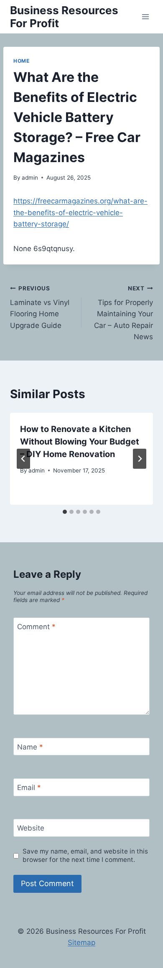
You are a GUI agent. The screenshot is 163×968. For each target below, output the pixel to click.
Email (29, 787)
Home (21, 61)
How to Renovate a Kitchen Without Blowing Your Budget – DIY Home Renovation (79, 441)
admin (30, 177)
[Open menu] (145, 16)
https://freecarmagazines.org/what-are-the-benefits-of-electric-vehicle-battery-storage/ (80, 212)
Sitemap (81, 942)
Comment (36, 626)
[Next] (139, 459)
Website (30, 828)
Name (30, 747)
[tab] (65, 512)
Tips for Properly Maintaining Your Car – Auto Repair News (123, 313)
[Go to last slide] (23, 459)
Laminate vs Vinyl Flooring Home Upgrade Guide (39, 307)
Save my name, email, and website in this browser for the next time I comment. (85, 855)
